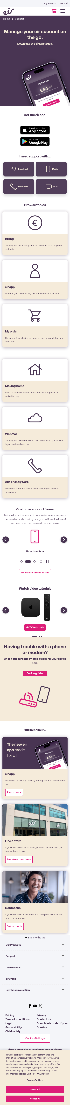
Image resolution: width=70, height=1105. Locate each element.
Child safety (13, 1031)
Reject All (35, 1090)
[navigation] (62, 10)
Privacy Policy (42, 1074)
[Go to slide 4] (40, 563)
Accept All (35, 1099)
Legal (8, 1023)
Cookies (42, 1027)
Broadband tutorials (35, 628)
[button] (62, 538)
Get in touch (14, 926)
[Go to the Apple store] (35, 126)
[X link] (40, 1006)
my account (50, 3)
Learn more (14, 792)
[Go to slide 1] (21, 563)
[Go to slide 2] (27, 563)
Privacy (41, 1015)
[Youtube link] (35, 1006)
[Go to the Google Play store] (35, 141)
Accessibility (13, 1027)
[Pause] (47, 563)
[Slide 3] (34, 563)
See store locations (19, 859)
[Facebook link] (30, 1006)
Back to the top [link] (36, 937)
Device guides (35, 673)
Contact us (44, 1019)
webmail (64, 3)
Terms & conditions (17, 1019)
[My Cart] (53, 11)
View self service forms (35, 572)
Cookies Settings (35, 1038)
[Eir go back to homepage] (10, 11)
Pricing (9, 1015)
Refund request (35, 551)
